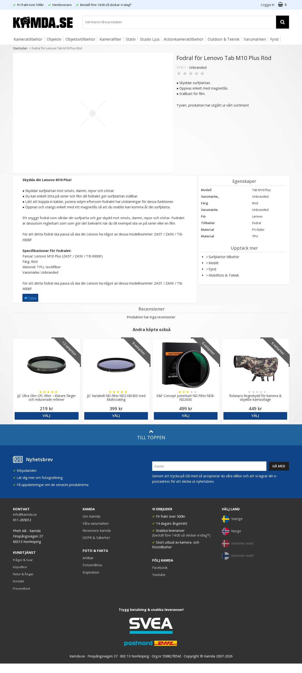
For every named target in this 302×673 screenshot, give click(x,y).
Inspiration (91, 572)
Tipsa (31, 298)
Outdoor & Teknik (223, 39)
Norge (236, 531)
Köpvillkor (20, 567)
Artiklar (88, 558)
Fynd (274, 39)
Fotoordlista (92, 565)
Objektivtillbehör (80, 39)
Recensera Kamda (97, 530)
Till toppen (151, 437)
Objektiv (54, 39)
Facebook (160, 567)
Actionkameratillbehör (183, 39)
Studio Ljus (149, 39)
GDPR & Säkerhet (96, 537)
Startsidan (20, 48)
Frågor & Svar (23, 560)
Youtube (158, 574)
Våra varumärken (96, 523)
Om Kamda (91, 516)
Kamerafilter (111, 39)
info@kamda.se (25, 514)
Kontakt (18, 581)
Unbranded (197, 67)
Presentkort (21, 588)
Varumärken (255, 39)
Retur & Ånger (23, 574)
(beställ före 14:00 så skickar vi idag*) (181, 535)
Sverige (237, 518)
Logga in (267, 4)
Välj (46, 415)
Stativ (131, 39)
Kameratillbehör (28, 39)
